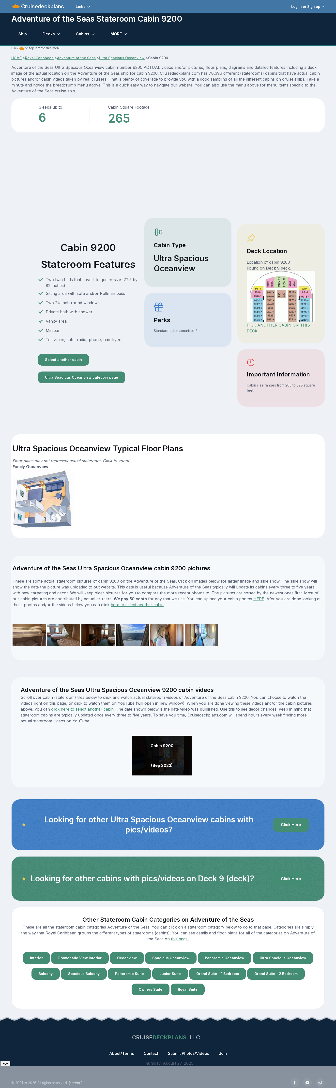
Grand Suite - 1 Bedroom (217, 974)
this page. (180, 938)
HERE (258, 598)
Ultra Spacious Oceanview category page (81, 377)
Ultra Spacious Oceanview (122, 58)
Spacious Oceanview (170, 958)
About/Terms (121, 1053)
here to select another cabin (137, 604)
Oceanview (127, 958)
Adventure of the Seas (76, 58)
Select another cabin (63, 360)
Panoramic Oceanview (224, 958)
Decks (49, 33)
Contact (151, 1053)
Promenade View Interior (80, 958)
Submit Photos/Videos (188, 1053)
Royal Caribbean (39, 58)
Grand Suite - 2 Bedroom (276, 974)
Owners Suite (150, 989)
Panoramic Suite (129, 974)
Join (223, 1053)
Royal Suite (188, 989)
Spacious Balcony (84, 974)
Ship (22, 33)
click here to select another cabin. (83, 709)
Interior (36, 958)
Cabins (82, 33)
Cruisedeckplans (42, 6)
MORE (116, 33)
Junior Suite (170, 974)
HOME (16, 58)
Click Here (291, 824)
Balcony (46, 974)
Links (80, 6)
